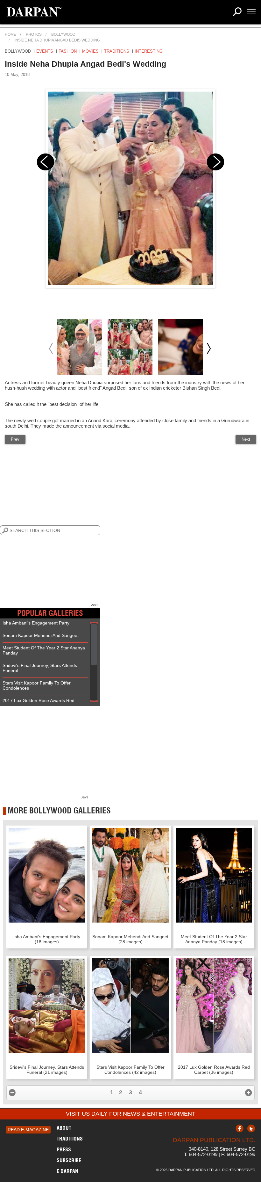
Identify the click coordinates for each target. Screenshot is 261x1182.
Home (10, 34)
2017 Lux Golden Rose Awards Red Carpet (38, 703)
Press (64, 1149)
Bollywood (63, 34)
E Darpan (67, 1171)
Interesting (149, 51)
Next (246, 439)
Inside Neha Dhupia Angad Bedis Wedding (57, 40)
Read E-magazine (28, 1129)
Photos (34, 34)
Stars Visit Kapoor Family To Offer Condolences (37, 685)
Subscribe (69, 1160)
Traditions (116, 51)
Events (44, 51)
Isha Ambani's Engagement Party (36, 622)
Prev (15, 439)
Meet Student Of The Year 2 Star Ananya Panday (44, 650)
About (64, 1128)
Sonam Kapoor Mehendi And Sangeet (41, 635)
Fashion (68, 51)
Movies (90, 51)
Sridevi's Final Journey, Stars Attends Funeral (40, 668)
